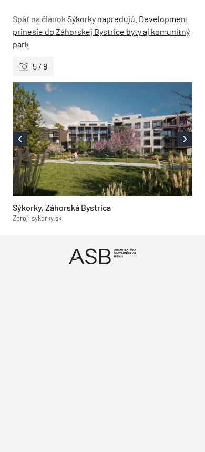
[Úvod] (102, 256)
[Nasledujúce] (147, 139)
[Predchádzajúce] (57, 139)
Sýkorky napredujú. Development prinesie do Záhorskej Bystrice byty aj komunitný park (101, 31)
